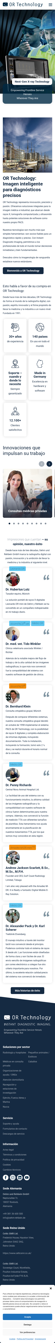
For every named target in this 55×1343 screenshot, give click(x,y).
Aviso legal (8, 1149)
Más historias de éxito (27, 990)
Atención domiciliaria (13, 1079)
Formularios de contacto (15, 1128)
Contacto (27, 1340)
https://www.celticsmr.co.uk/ (17, 1253)
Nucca (6, 1106)
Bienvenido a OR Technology (23, 270)
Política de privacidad (13, 1159)
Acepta (27, 1317)
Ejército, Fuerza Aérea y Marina (14, 1099)
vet (19, 623)
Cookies (7, 1164)
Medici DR (37, 623)
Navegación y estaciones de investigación (9, 1088)
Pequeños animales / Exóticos (38, 1054)
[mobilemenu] (50, 4)
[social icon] (5, 1177)
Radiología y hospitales (14, 1052)
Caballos (32, 1061)
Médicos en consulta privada (13, 1063)
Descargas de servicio (14, 1133)
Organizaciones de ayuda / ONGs (12, 1072)
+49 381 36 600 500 (13, 1213)
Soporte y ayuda (11, 1123)
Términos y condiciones (14, 1154)
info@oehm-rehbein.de (14, 1217)
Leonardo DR (17, 568)
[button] (50, 1288)
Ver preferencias (27, 1332)
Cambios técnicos (12, 1169)
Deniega (27, 1324)
